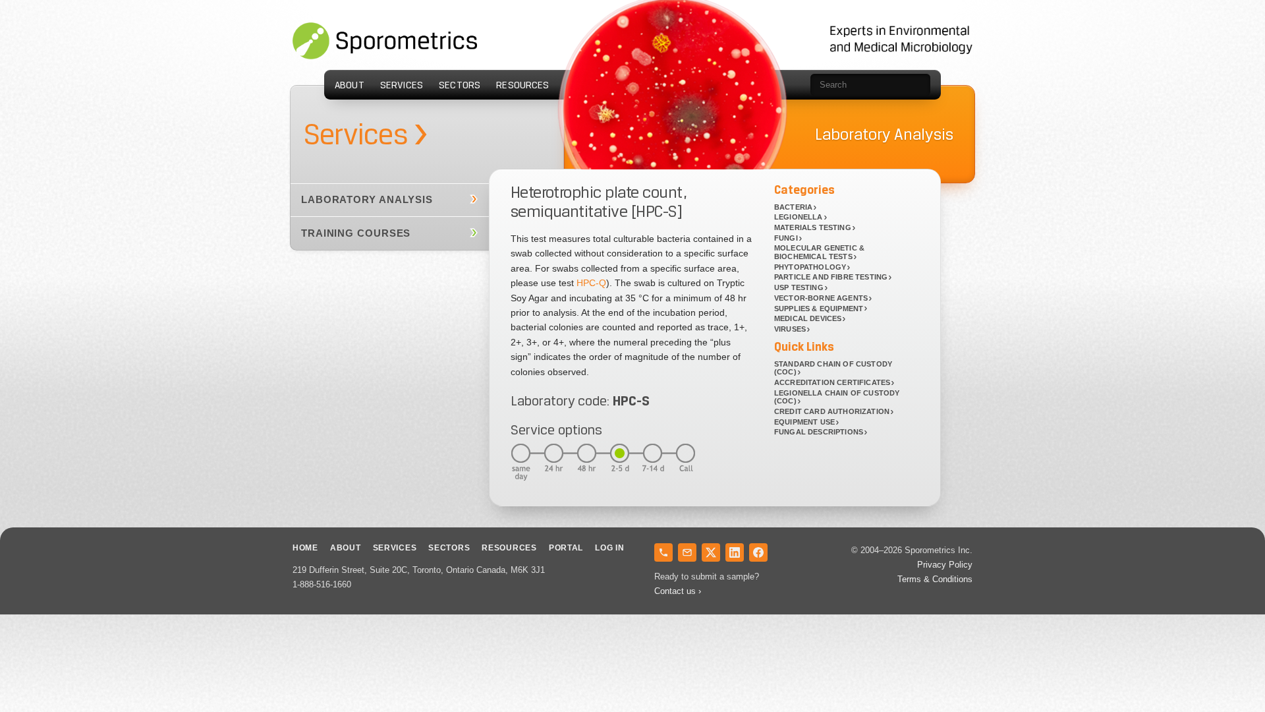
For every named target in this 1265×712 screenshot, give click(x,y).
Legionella (798, 217)
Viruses (790, 329)
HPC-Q (591, 283)
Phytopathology (810, 267)
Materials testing (812, 227)
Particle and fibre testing (830, 277)
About (349, 85)
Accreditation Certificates (832, 382)
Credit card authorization (831, 411)
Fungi (786, 238)
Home (305, 547)
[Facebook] (758, 552)
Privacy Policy (944, 565)
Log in (609, 547)
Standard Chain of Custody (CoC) (833, 368)
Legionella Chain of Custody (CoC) (836, 397)
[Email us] (687, 552)
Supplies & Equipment (818, 308)
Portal (566, 547)
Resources (522, 85)
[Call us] (663, 552)
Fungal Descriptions (818, 432)
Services (401, 85)
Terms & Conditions (934, 579)
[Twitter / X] (711, 552)
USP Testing (799, 287)
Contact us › (677, 591)
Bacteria (793, 207)
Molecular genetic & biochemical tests (819, 252)
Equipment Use (804, 422)
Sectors (459, 85)
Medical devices (807, 318)
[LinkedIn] (734, 552)
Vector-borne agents (821, 298)
